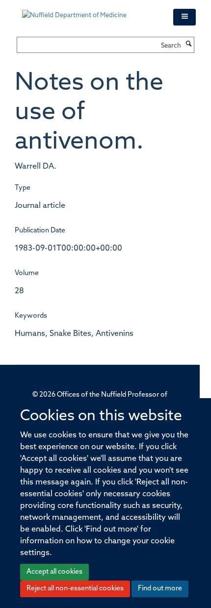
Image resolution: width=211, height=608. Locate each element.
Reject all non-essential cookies (75, 588)
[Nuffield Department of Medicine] (90, 11)
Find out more (160, 588)
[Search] (189, 44)
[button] (184, 17)
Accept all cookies (54, 572)
